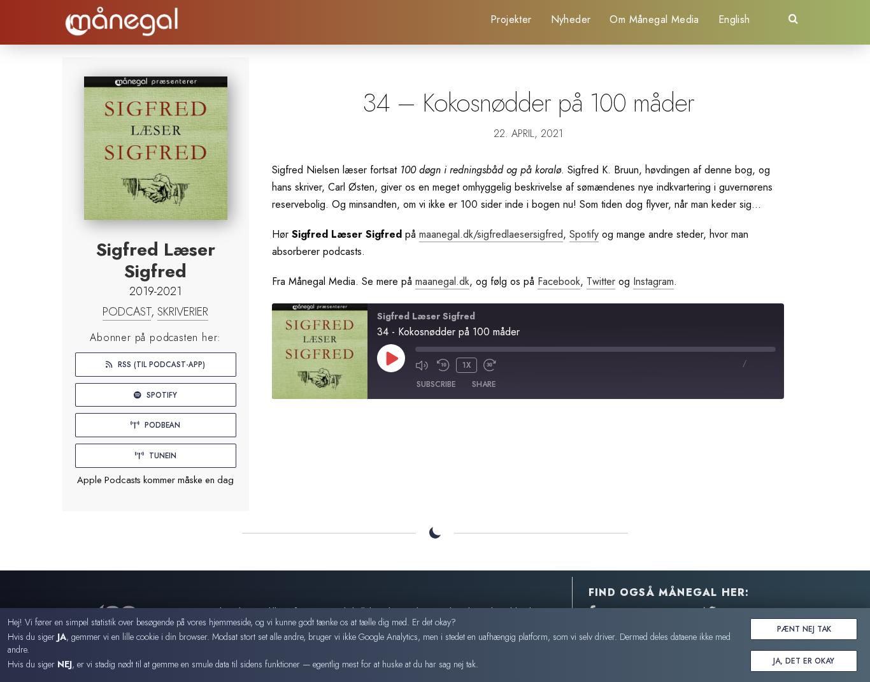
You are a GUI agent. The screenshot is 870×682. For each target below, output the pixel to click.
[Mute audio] (423, 365)
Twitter (601, 281)
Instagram (653, 281)
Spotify (160, 394)
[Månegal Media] (122, 22)
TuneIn (161, 455)
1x (466, 365)
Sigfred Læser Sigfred (155, 260)
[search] (793, 22)
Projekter (511, 19)
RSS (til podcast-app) (160, 364)
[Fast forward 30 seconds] (491, 365)
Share (484, 384)
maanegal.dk (442, 281)
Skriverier (182, 311)
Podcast (127, 311)
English (734, 19)
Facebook (559, 281)
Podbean (161, 424)
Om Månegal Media (654, 19)
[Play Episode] (391, 358)
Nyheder (571, 19)
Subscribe (436, 384)
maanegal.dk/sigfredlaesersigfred (491, 234)
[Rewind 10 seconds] (443, 365)
